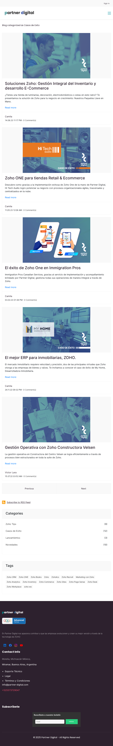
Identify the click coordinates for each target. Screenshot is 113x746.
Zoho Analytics (13, 582)
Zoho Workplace (14, 586)
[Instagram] (16, 645)
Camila (8, 116)
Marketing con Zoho (85, 577)
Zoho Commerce (46, 582)
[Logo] (19, 13)
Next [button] (83, 488)
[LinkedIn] (5, 645)
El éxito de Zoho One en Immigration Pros (43, 267)
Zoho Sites (61, 582)
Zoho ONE (23, 577)
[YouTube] (21, 645)
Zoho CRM (11, 577)
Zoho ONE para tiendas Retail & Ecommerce (46, 178)
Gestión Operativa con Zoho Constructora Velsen (50, 447)
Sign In (107, 3)
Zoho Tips (11, 524)
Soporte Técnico (13, 671)
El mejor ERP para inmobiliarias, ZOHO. (40, 357)
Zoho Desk (92, 582)
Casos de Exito (13, 531)
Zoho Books (36, 577)
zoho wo (28, 586)
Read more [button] (10, 107)
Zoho (46, 577)
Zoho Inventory (29, 582)
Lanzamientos (13, 537)
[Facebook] (10, 645)
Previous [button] (29, 488)
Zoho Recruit (67, 577)
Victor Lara (11, 472)
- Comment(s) (29, 120)
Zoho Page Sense (77, 582)
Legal (7, 676)
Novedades (12, 544)
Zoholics (55, 577)
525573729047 (12, 690)
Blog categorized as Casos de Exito (21, 25)
